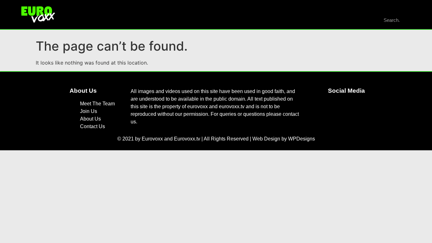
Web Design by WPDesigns (283, 138)
